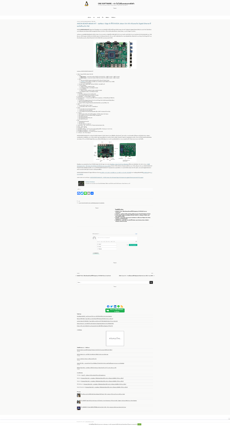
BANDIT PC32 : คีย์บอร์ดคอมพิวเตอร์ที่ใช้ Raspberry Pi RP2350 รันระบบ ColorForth (131, 212)
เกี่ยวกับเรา (113, 17)
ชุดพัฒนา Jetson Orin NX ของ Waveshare (120, 164)
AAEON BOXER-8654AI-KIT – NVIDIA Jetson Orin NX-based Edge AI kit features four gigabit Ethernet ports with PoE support (116, 177)
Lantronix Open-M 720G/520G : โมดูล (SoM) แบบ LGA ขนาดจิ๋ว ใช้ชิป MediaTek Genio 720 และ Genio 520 (97, 321)
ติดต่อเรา (107, 17)
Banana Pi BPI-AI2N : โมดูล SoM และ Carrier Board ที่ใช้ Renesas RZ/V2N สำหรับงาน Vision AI (95, 318)
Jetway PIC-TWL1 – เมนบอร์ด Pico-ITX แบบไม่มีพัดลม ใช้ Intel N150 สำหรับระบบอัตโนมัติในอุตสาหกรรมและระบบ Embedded (100, 363)
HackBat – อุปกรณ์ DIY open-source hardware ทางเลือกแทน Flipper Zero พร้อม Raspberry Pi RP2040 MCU (132, 218)
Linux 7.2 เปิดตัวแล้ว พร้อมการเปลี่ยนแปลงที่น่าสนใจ (86, 358)
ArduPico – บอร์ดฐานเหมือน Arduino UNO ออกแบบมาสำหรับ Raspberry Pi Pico (133, 213)
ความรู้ (98, 17)
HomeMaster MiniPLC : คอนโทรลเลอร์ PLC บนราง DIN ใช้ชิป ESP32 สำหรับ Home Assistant (94, 316)
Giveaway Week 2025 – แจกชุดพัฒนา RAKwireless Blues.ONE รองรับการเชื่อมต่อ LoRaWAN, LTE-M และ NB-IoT (102, 378)
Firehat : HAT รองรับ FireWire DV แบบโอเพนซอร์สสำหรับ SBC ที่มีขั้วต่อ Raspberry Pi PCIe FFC (95, 326)
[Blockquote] (108, 241)
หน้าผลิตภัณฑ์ (146, 172)
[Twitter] (79, 189)
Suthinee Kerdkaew (87, 21)
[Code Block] (110, 241)
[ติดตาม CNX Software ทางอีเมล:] (115, 310)
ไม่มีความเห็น (93, 21)
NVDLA (83, 81)
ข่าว (94, 17)
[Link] (111, 241)
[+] (114, 241)
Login (136, 233)
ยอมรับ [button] (139, 424)
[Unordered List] (106, 241)
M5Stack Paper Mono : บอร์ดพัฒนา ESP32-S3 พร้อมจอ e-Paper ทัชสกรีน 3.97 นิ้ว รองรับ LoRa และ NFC (96, 367)
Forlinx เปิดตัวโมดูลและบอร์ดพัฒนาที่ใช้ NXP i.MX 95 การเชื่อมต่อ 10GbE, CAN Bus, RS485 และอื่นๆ (132, 215)
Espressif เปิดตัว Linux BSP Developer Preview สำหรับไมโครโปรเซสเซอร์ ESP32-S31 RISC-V (94, 349)
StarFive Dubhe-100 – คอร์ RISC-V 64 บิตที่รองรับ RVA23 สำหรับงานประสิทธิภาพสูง (92, 354)
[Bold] (98, 241)
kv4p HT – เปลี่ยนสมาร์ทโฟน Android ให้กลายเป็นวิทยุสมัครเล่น (93, 375)
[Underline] (101, 241)
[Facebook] (78, 189)
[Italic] (100, 241)
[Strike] (103, 241)
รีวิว (102, 17)
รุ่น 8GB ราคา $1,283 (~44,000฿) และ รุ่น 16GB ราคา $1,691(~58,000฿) (115, 172)
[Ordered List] (105, 241)
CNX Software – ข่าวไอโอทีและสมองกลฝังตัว (116, 3)
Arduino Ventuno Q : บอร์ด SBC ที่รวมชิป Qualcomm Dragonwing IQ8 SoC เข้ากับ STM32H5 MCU (95, 323)
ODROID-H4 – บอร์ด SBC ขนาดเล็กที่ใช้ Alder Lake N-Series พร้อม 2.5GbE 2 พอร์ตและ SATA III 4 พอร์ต (132, 220)
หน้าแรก (89, 17)
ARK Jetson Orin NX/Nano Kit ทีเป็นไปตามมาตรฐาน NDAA (98, 166)
